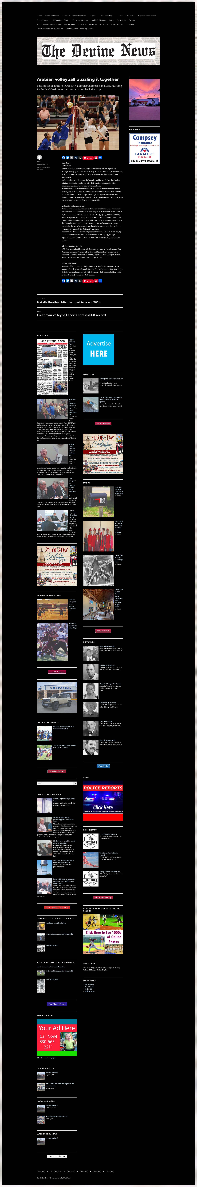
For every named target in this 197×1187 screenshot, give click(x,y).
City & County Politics (147, 16)
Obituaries (57, 20)
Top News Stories (52, 16)
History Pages (70, 24)
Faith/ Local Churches (126, 16)
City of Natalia (89, 987)
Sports (93, 16)
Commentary (106, 16)
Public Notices (117, 24)
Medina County (90, 991)
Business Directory (80, 20)
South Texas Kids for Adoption (49, 24)
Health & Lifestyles (98, 20)
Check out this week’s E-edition (50, 29)
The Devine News (42, 1178)
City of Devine (89, 985)
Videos (81, 24)
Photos (67, 20)
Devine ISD (88, 989)
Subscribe (104, 24)
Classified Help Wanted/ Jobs (74, 16)
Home (39, 16)
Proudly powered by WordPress (60, 1178)
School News (42, 20)
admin (39, 161)
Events (132, 20)
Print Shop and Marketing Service (80, 29)
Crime (111, 20)
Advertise (93, 24)
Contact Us (121, 20)
